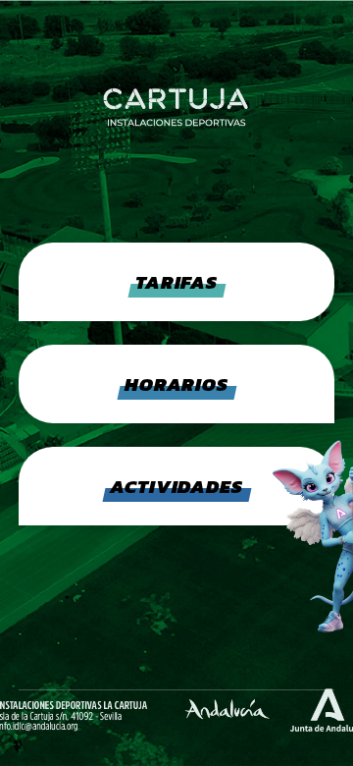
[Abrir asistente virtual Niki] (276, 535)
